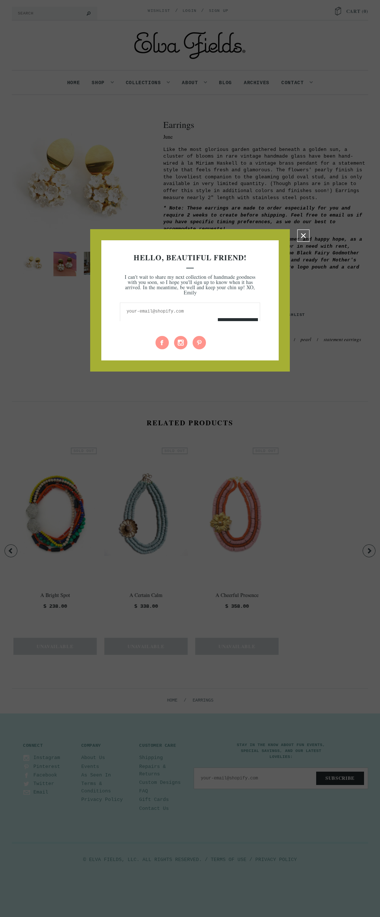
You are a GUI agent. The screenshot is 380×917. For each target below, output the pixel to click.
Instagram (180, 342)
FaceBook (162, 342)
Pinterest (199, 342)
